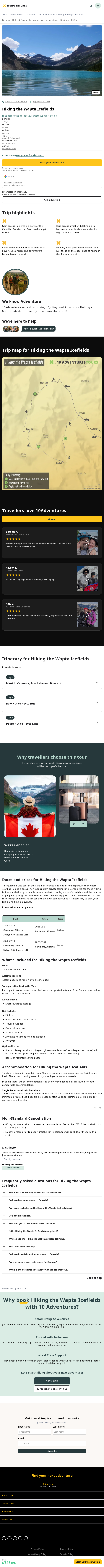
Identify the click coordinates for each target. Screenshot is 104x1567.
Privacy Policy (37, 1549)
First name (24, 1426)
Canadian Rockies (46, 14)
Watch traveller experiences (14, 185)
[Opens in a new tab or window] (4, 1538)
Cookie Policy (66, 1554)
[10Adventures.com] (15, 6)
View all (96, 92)
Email (21, 1438)
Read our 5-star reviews (13, 182)
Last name (59, 1426)
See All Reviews (13, 1168)
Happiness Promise (41, 102)
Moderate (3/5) (9, 149)
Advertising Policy (37, 1554)
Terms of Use (66, 1549)
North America (17, 14)
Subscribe (52, 1451)
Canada (31, 14)
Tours (5, 14)
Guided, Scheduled (11, 138)
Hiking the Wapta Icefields (70, 14)
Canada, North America (16, 102)
